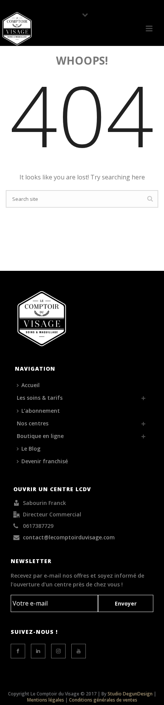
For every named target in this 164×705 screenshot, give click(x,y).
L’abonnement (40, 410)
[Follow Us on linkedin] (38, 651)
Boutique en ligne (40, 436)
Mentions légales (45, 700)
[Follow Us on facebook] (18, 651)
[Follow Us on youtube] (78, 651)
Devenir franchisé (44, 461)
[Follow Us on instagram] (58, 651)
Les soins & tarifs (40, 397)
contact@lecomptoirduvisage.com (69, 537)
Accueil (30, 385)
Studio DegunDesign (130, 693)
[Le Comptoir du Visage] (17, 28)
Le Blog (30, 448)
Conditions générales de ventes (103, 700)
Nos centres (32, 423)
